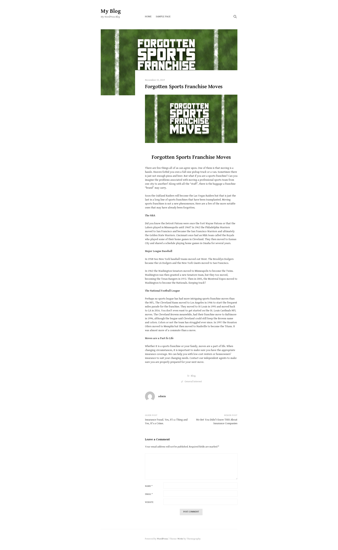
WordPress (162, 538)
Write (180, 538)
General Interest (193, 381)
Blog (193, 375)
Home (148, 16)
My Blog (111, 11)
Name (148, 486)
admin (162, 396)
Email (149, 494)
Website (149, 502)
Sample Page (163, 16)
